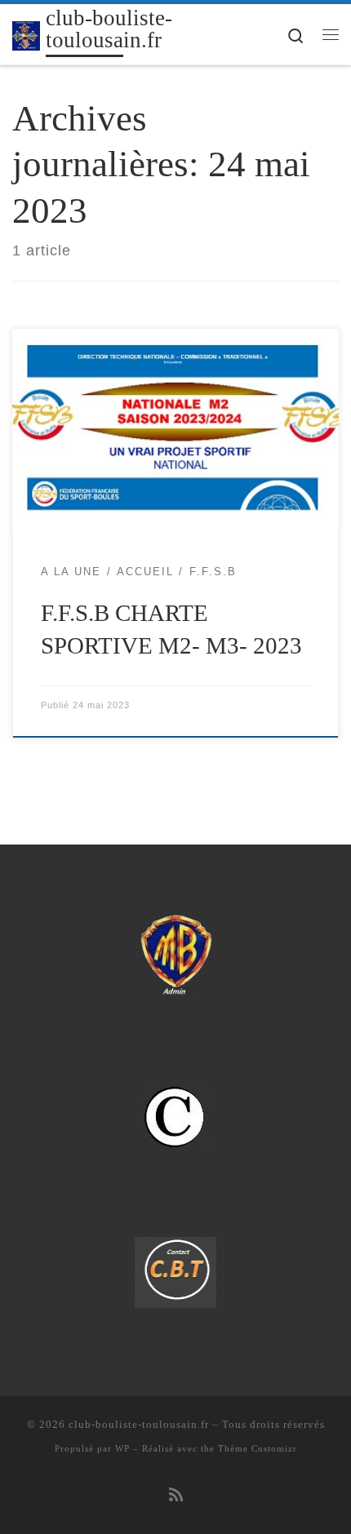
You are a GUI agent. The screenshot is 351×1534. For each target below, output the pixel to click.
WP (122, 1448)
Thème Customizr (257, 1448)
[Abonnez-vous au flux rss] (176, 1495)
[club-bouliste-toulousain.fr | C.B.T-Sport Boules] (26, 34)
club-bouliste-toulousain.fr (139, 1424)
